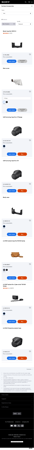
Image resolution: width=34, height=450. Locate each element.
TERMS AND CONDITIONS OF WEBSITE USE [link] (17, 434)
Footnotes (29, 369)
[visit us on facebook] (15, 425)
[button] (4, 102)
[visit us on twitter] (18, 425)
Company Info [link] (25, 422)
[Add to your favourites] (30, 54)
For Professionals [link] (9, 422)
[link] (15, 413)
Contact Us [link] (17, 422)
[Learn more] (17, 45)
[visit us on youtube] (11, 425)
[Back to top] (30, 448)
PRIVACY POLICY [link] (17, 436)
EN (19, 413)
